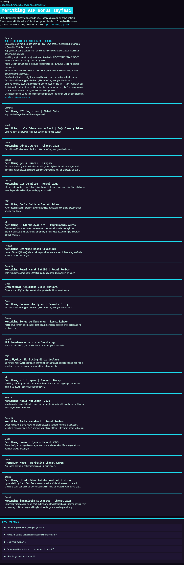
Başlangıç (5, 5)
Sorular (35, 5)
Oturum (13, 5)
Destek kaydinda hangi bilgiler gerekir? (25, 527)
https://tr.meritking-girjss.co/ (56, 24)
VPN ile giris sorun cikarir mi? (21, 556)
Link (19, 5)
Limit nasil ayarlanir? (16, 542)
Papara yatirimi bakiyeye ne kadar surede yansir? (30, 549)
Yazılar (42, 5)
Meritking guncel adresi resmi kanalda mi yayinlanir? (32, 534)
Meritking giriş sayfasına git (17, 97)
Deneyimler (26, 5)
